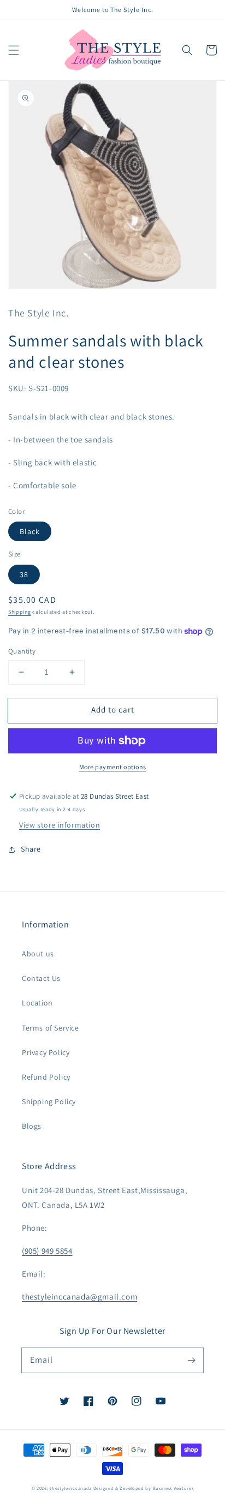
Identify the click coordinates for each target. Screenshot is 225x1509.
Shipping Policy (49, 1101)
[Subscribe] (191, 1360)
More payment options (112, 767)
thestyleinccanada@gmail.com (79, 1296)
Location (37, 1003)
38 (24, 574)
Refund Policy (46, 1077)
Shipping (19, 611)
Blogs (32, 1126)
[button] (14, 50)
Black (30, 531)
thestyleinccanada (71, 1488)
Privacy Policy (45, 1052)
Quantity (21, 651)
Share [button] (31, 849)
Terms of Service (50, 1028)
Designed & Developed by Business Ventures (143, 1488)
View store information (59, 825)
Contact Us (41, 978)
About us (38, 954)
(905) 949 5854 (47, 1250)
